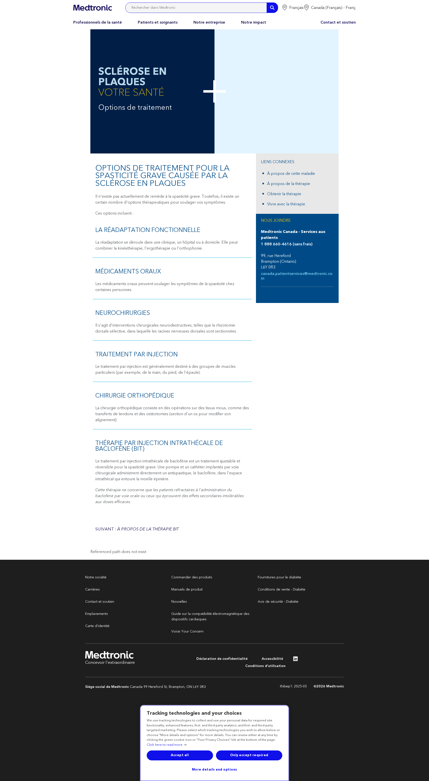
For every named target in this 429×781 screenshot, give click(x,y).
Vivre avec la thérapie (286, 204)
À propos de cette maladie (291, 174)
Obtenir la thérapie (284, 194)
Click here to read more (164, 745)
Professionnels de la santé (97, 22)
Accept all (180, 755)
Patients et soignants (158, 22)
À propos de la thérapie (288, 184)
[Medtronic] (92, 8)
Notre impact (253, 22)
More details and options (214, 769)
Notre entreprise (209, 22)
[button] (293, 7)
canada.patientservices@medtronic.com (296, 276)
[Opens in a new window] (295, 660)
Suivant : (137, 529)
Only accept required (249, 755)
